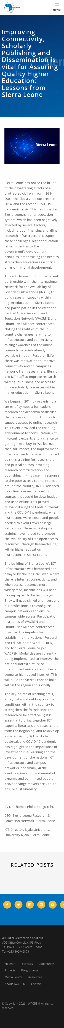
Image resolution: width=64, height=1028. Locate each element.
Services (27, 964)
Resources (35, 977)
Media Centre (14, 977)
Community (46, 964)
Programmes (30, 970)
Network (10, 964)
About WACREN (15, 984)
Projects (10, 970)
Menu (57, 10)
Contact (36, 984)
